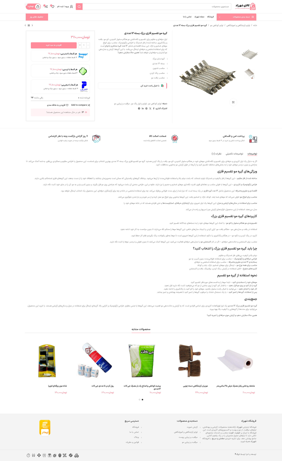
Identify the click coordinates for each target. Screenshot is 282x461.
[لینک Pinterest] (146, 109)
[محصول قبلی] (32, 25)
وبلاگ (136, 437)
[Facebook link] (153, 109)
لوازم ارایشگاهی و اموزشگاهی (238, 25)
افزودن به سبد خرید (54, 45)
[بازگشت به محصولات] (29, 25)
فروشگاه (135, 427)
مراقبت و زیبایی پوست (188, 437)
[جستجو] (79, 6)
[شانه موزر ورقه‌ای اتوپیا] (47, 361)
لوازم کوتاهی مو (216, 25)
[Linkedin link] (143, 109)
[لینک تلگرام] (139, 109)
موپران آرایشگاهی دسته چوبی (195, 386)
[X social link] (150, 109)
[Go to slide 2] (139, 399)
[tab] (252, 154)
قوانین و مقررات (132, 442)
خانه (255, 25)
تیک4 (237, 454)
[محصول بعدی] (25, 25)
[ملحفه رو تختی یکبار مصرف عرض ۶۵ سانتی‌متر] (235, 361)
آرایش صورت (192, 427)
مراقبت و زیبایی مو (122, 103)
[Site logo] (245, 6)
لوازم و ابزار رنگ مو (139, 103)
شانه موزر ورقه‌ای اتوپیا (57, 386)
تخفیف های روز (36, 16)
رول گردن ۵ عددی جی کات (103, 386)
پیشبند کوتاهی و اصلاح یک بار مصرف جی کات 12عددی (142, 388)
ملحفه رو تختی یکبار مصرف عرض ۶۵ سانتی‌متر (235, 386)
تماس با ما (134, 432)
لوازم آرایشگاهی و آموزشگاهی (186, 432)
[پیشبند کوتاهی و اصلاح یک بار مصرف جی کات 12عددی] (141, 361)
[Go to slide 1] (142, 399)
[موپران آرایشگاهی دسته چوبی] (188, 361)
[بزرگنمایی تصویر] (233, 102)
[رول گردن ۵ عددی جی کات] (94, 361)
